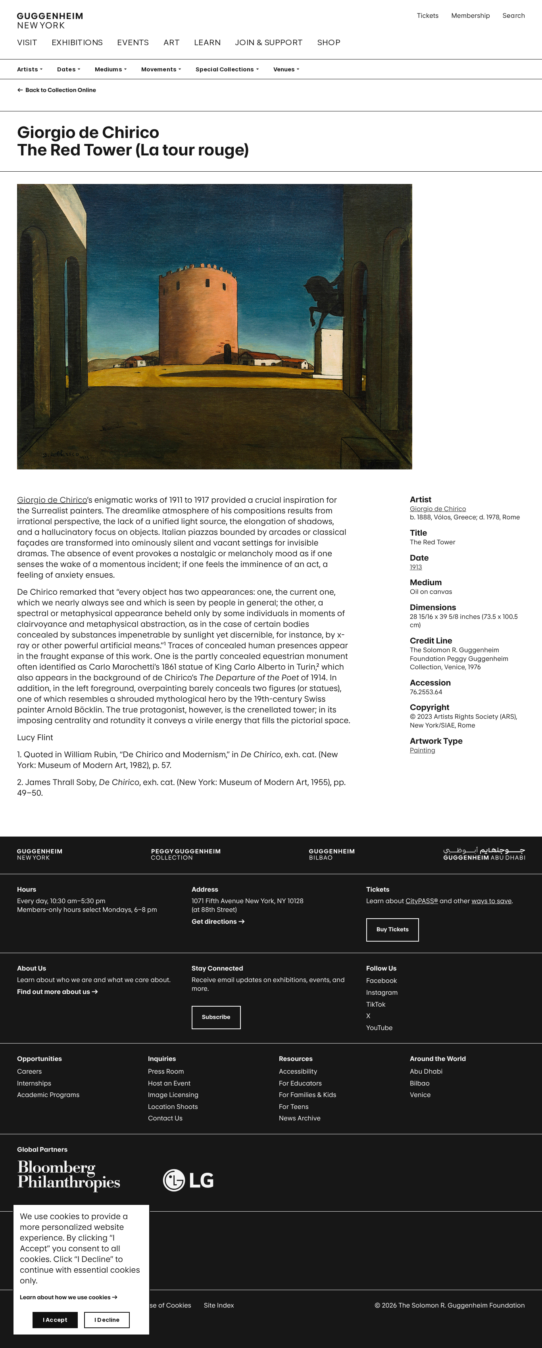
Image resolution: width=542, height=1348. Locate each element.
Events (133, 42)
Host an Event (169, 1083)
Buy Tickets (393, 929)
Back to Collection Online (60, 90)
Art (171, 42)
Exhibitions (77, 42)
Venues (289, 69)
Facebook (381, 980)
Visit (27, 42)
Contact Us (165, 1118)
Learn (207, 42)
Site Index (219, 1305)
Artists (32, 69)
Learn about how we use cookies (65, 1297)
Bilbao (420, 1083)
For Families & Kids (307, 1095)
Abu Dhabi (426, 1071)
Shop (329, 42)
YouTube (379, 1028)
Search (514, 15)
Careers (29, 1071)
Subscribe (216, 1017)
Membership (470, 15)
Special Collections (230, 69)
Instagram (382, 992)
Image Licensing (173, 1095)
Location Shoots (173, 1107)
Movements (163, 69)
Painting (422, 750)
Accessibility (298, 1071)
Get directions (214, 921)
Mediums (113, 69)
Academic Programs (48, 1095)
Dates (71, 69)
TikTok (376, 1004)
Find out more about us (53, 992)
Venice (420, 1095)
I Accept (55, 1319)
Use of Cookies (168, 1305)
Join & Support (269, 42)
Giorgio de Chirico (52, 500)
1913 (416, 567)
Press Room (166, 1071)
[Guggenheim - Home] (50, 21)
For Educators (300, 1083)
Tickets (428, 15)
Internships (34, 1083)
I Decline (106, 1319)
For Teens (294, 1107)
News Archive (300, 1118)
